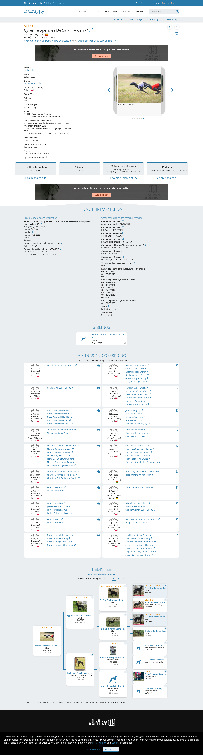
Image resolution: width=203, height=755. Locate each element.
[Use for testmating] (169, 27)
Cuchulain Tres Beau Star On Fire (95, 40)
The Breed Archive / (34, 3)
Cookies (115, 742)
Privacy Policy (99, 742)
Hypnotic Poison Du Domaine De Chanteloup (47, 40)
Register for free (170, 3)
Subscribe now (101, 56)
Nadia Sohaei (30, 70)
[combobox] (164, 11)
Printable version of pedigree (101, 574)
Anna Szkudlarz (31, 83)
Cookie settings (92, 749)
